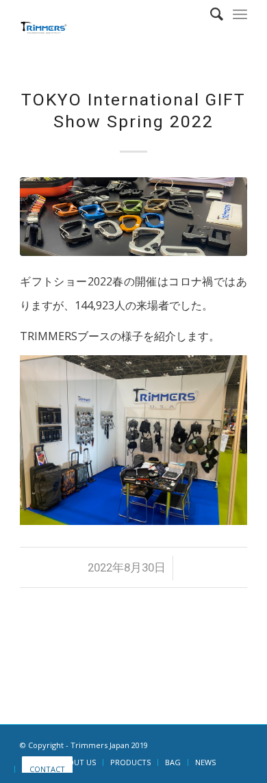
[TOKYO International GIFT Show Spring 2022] (133, 217)
